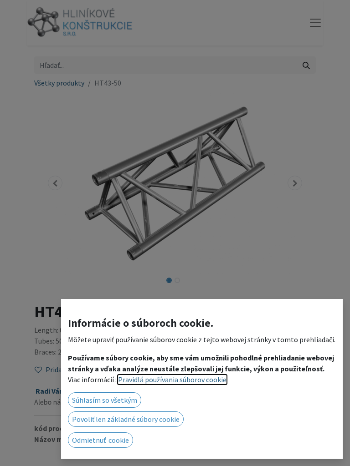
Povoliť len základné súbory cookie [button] (126, 419)
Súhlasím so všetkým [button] (104, 400)
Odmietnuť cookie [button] (100, 440)
